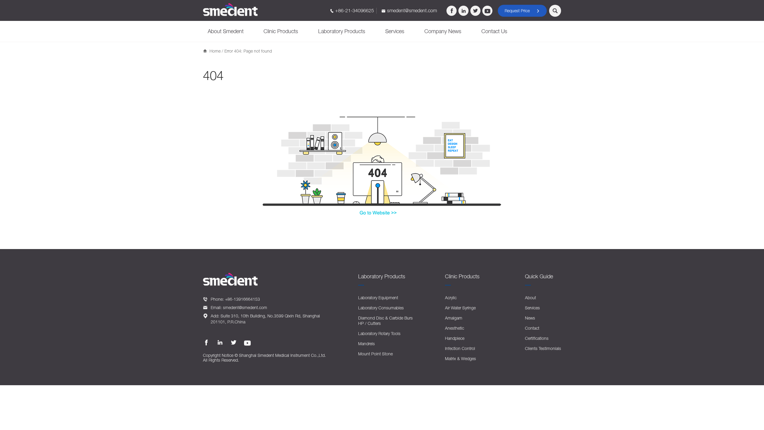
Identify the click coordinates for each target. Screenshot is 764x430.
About (530, 297)
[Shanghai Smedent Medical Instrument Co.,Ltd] (230, 9)
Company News (442, 31)
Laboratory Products (341, 31)
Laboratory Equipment (378, 297)
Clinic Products (281, 31)
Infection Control (460, 348)
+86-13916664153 (242, 299)
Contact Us (494, 31)
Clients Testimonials (543, 348)
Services (394, 31)
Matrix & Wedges (460, 358)
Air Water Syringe (460, 307)
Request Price (522, 10)
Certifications (537, 338)
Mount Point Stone (375, 353)
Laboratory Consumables (381, 307)
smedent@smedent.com (412, 10)
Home (215, 50)
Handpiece (454, 338)
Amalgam (453, 317)
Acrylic (451, 297)
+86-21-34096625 (354, 10)
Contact (532, 328)
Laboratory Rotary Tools (379, 333)
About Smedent (226, 31)
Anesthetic (454, 328)
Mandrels (366, 343)
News (530, 317)
